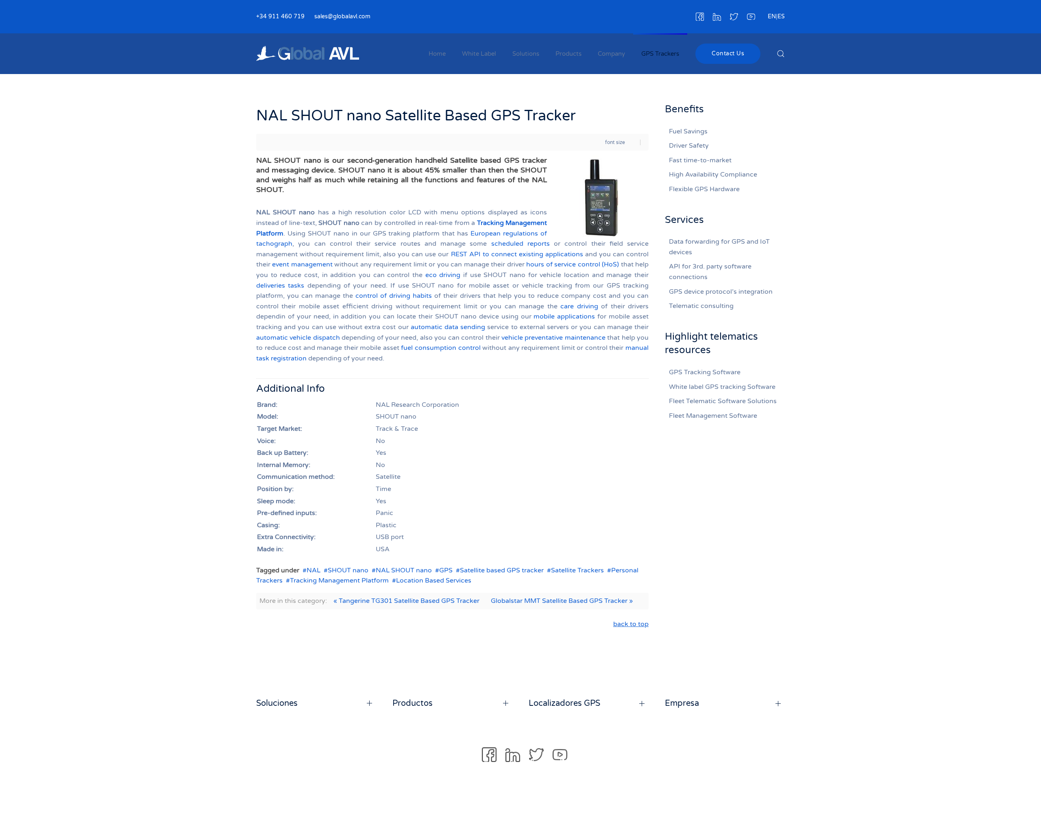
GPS (446, 570)
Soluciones (277, 703)
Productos (412, 703)
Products (568, 53)
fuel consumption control (440, 348)
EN (772, 16)
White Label (479, 53)
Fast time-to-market (700, 160)
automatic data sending (448, 327)
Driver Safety (689, 146)
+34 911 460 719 (280, 16)
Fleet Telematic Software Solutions (723, 401)
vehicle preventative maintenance (553, 338)
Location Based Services (433, 580)
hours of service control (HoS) (572, 264)
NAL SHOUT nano (404, 570)
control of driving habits (393, 296)
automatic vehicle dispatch (298, 338)
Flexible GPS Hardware (704, 189)
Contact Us (728, 53)
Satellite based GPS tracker (502, 570)
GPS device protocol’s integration (721, 292)
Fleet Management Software (713, 416)
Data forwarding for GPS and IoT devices (719, 247)
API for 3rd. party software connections (710, 271)
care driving (579, 306)
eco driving (443, 275)
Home (437, 53)
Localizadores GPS (564, 703)
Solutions (525, 53)
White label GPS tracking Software (722, 387)
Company (611, 53)
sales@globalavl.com (342, 16)
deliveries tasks (280, 286)
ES (781, 16)
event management (302, 264)
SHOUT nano (348, 570)
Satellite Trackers (577, 570)
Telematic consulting (701, 306)
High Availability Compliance (713, 174)
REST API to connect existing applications (517, 254)
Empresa (682, 703)
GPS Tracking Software (704, 372)
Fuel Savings (688, 131)
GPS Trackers (660, 53)
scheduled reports (520, 244)
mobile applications (564, 316)
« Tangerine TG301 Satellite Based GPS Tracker (406, 601)
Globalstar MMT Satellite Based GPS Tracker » (562, 601)
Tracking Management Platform (339, 580)
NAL (313, 570)
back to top (631, 624)
